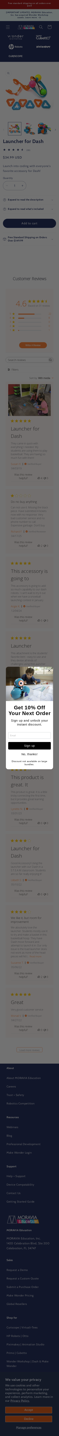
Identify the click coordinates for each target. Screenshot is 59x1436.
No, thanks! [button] (29, 754)
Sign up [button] (29, 745)
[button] (49, 670)
